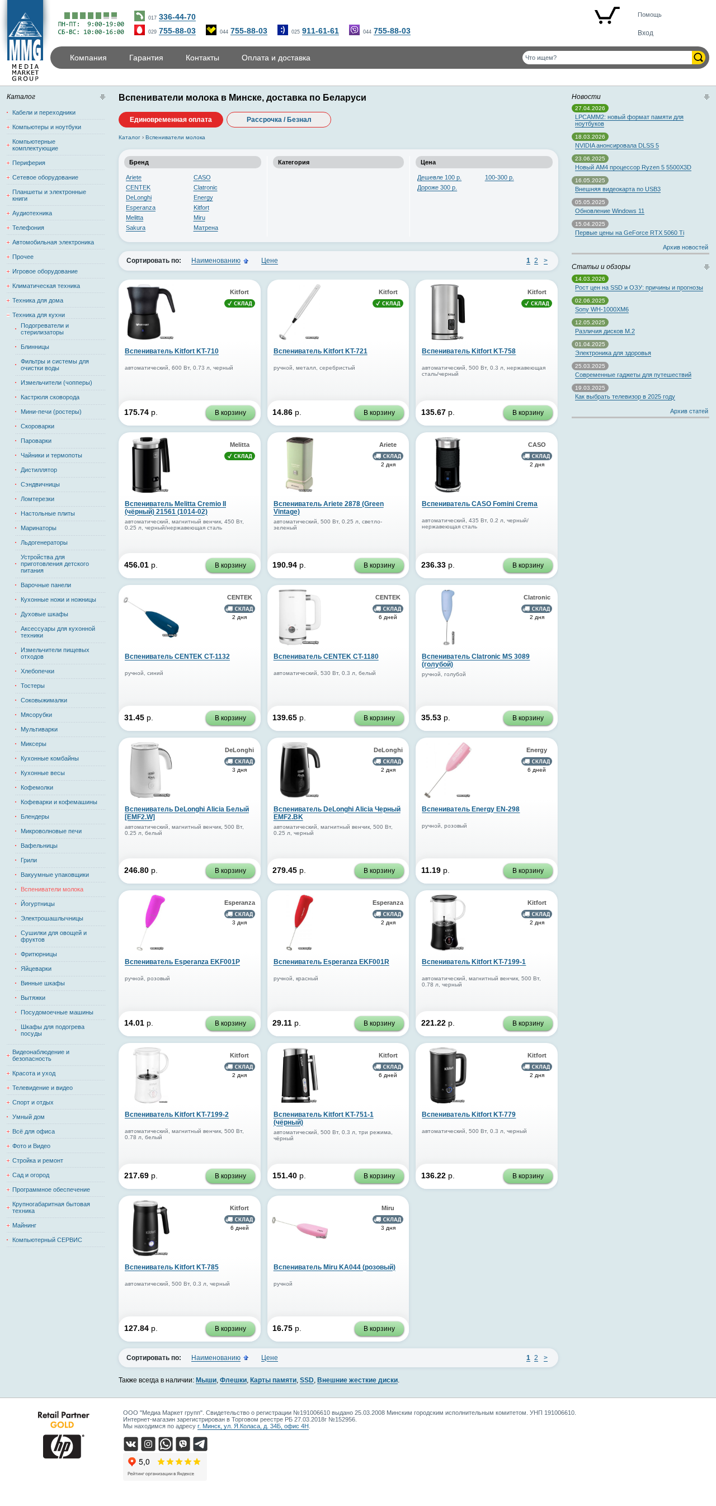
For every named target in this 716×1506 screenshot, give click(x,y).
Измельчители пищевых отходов (55, 653)
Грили (29, 860)
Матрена (206, 227)
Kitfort (201, 207)
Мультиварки (39, 729)
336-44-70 (177, 16)
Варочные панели (46, 585)
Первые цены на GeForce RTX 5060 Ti (629, 232)
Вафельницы (39, 845)
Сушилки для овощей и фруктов (54, 936)
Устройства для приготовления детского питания (55, 564)
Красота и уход (33, 1073)
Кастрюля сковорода (50, 397)
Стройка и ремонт (37, 1160)
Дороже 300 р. (437, 187)
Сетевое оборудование (45, 177)
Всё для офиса (33, 1131)
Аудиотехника (32, 213)
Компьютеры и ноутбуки (46, 127)
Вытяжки (33, 997)
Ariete (134, 177)
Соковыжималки (44, 700)
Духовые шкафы (44, 614)
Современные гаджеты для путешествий (633, 374)
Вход (645, 33)
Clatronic (206, 187)
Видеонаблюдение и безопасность (40, 1055)
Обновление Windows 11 (609, 210)
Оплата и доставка (276, 57)
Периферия (28, 162)
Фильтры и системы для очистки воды (55, 364)
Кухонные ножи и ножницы (58, 599)
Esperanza (141, 207)
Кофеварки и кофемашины (59, 802)
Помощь (650, 14)
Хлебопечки (37, 671)
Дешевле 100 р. (439, 177)
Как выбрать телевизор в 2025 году (625, 396)
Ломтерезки (37, 498)
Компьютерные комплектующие (35, 145)
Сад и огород (30, 1175)
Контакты (202, 57)
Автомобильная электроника (53, 242)
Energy (203, 197)
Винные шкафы (43, 983)
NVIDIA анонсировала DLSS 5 (617, 145)
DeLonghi (139, 197)
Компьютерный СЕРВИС (47, 1239)
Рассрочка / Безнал (279, 120)
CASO (202, 177)
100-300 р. (499, 177)
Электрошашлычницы (52, 918)
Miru (199, 217)
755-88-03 (177, 30)
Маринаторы (38, 528)
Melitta (134, 217)
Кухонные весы (43, 772)
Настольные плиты (48, 513)
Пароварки (36, 440)
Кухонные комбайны (50, 758)
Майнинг (24, 1225)
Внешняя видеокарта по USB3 (618, 189)
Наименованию (216, 261)
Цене (269, 261)
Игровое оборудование (45, 271)
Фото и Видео (31, 1146)
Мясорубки (36, 714)
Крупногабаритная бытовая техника (51, 1207)
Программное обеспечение (51, 1189)
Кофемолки (37, 787)
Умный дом (28, 1116)
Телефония (28, 227)
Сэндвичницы (40, 484)
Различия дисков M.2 (605, 331)
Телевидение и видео (42, 1087)
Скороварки (37, 426)
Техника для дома (37, 300)
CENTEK (138, 187)
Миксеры (33, 743)
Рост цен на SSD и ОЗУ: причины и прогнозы (639, 287)
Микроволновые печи (51, 831)
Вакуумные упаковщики (55, 874)
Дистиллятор (39, 469)
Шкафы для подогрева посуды (52, 1030)
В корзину (230, 413)
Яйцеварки (36, 968)
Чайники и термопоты (51, 455)
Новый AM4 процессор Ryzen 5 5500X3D (633, 167)
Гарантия (146, 57)
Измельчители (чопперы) (56, 382)
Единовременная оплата (171, 120)
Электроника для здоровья (613, 353)
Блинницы (35, 346)
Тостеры (33, 685)
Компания (88, 57)
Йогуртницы (38, 903)
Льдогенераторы (44, 542)
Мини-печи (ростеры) (51, 411)
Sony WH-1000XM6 (602, 309)
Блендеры (35, 816)
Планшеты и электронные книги (49, 195)
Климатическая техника (46, 285)
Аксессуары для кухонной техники (58, 632)
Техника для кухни (38, 314)
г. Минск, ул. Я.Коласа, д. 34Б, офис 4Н (253, 1426)
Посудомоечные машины (57, 1012)
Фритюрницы (39, 954)
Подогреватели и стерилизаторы (45, 329)
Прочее (23, 256)
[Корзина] (607, 16)
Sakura (135, 227)
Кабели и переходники (44, 112)
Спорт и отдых (33, 1102)
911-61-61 (320, 30)
